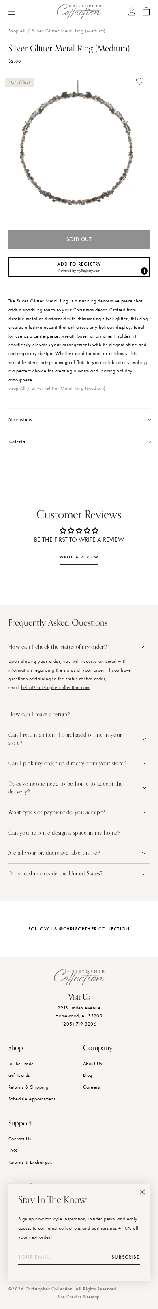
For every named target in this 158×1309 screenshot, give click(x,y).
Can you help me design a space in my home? (65, 832)
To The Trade (21, 1063)
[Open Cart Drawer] (146, 11)
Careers (91, 1087)
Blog (87, 1075)
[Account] (131, 11)
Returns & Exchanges (30, 1162)
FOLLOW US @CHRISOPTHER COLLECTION (79, 929)
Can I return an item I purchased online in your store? (65, 739)
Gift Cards (19, 1075)
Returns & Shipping (28, 1087)
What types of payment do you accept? (56, 812)
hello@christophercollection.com (55, 687)
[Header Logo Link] (79, 11)
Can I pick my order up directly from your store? (67, 763)
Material (17, 441)
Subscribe (125, 1257)
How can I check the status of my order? (57, 646)
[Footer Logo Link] (79, 977)
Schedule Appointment (32, 1099)
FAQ (12, 1150)
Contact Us (19, 1139)
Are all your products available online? (55, 853)
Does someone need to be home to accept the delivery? (65, 788)
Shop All (17, 31)
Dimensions (20, 419)
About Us (92, 1063)
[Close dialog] (142, 1192)
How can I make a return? (39, 714)
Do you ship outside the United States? (56, 873)
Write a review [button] (79, 557)
